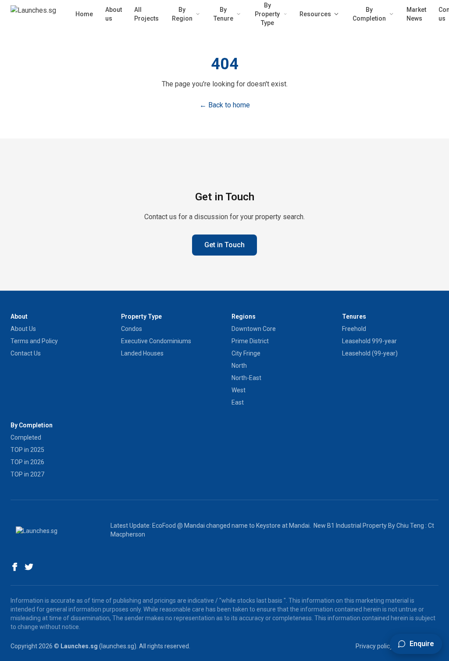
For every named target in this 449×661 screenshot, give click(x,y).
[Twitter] (29, 566)
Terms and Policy (34, 341)
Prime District (250, 341)
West (239, 390)
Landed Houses (142, 353)
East (238, 402)
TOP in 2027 (27, 474)
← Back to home (225, 105)
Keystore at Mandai (283, 525)
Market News (416, 14)
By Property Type (267, 14)
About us (113, 14)
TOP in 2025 (27, 449)
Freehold (354, 328)
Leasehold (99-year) (370, 353)
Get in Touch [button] (224, 245)
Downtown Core (254, 328)
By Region (182, 14)
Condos (131, 328)
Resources (315, 14)
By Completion (369, 14)
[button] (416, 644)
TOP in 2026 (27, 462)
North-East (246, 377)
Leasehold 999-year (369, 341)
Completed (26, 437)
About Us (23, 328)
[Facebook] (15, 566)
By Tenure (223, 14)
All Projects (146, 14)
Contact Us (26, 353)
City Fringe (246, 353)
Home (84, 14)
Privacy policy (374, 646)
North (239, 365)
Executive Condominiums (156, 341)
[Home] (33, 14)
